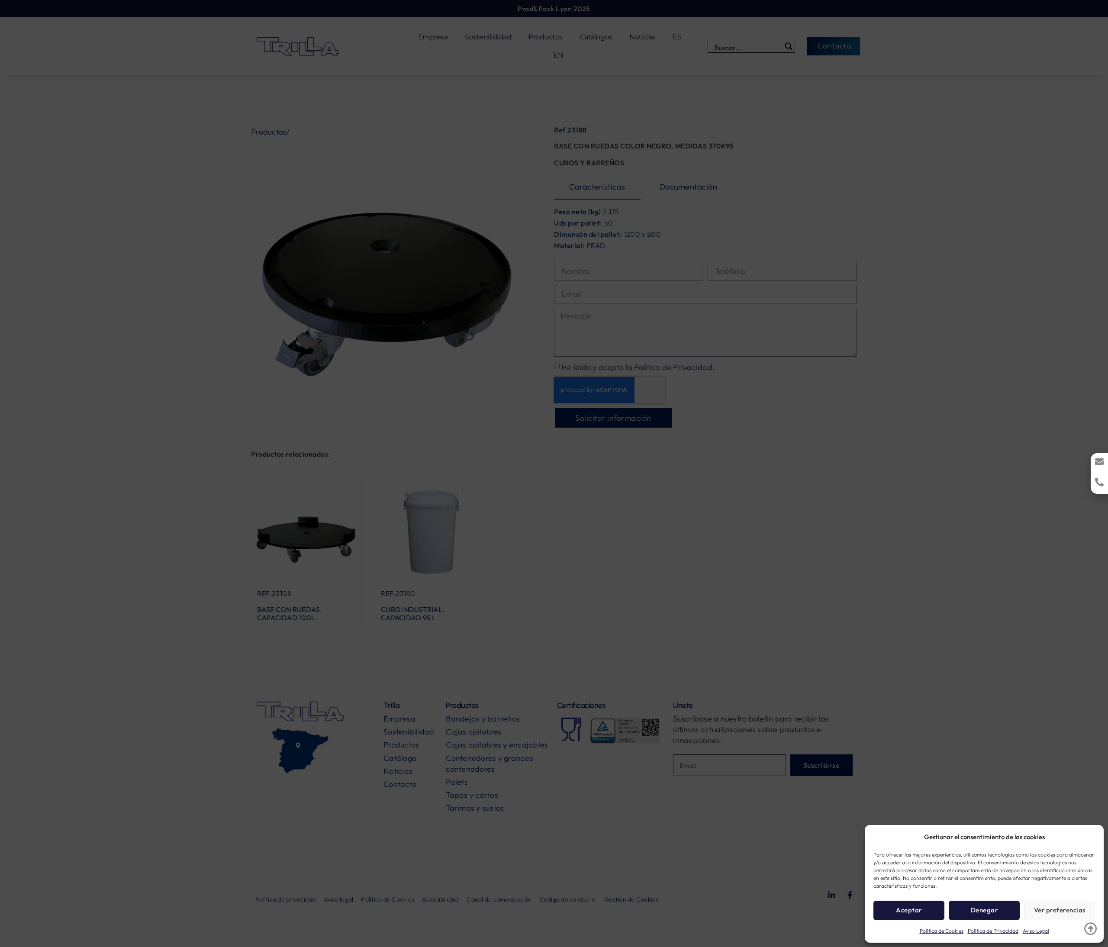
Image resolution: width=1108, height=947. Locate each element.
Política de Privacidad (993, 931)
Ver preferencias (1059, 910)
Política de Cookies (941, 931)
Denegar (984, 910)
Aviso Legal (1036, 931)
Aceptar (909, 910)
